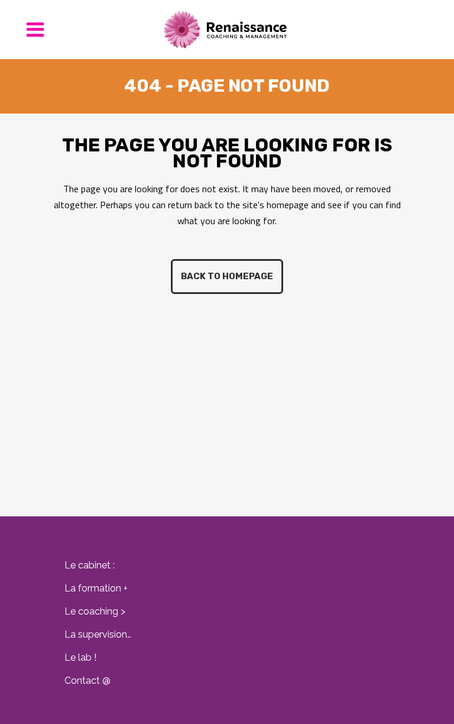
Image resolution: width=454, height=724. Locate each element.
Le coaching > (94, 611)
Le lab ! (80, 657)
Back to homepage (227, 276)
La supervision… (97, 634)
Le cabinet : (89, 565)
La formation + (96, 588)
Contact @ (87, 680)
